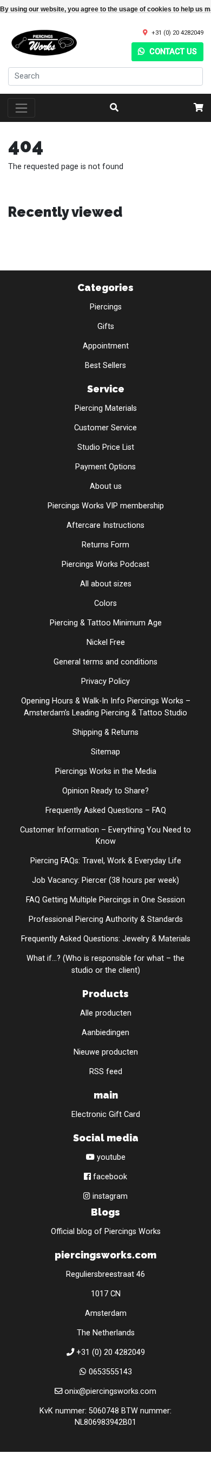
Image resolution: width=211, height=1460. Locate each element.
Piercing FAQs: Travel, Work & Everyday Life (105, 860)
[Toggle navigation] (21, 108)
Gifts (105, 326)
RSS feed (105, 1071)
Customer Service (105, 427)
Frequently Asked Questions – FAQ (105, 810)
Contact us (172, 51)
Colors (105, 603)
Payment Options (105, 466)
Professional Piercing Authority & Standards (106, 919)
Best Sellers (105, 365)
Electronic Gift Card (105, 1114)
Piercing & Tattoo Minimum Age (106, 623)
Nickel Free (106, 642)
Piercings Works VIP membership (106, 506)
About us (106, 486)
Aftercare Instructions (105, 525)
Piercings (106, 307)
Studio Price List (105, 447)
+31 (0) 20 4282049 (177, 32)
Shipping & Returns (105, 732)
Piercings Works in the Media (105, 771)
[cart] (198, 107)
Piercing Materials (106, 408)
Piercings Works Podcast (105, 564)
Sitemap (105, 752)
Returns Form (105, 545)
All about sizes (105, 584)
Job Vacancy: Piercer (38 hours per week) (105, 880)
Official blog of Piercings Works (106, 1231)
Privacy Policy (105, 681)
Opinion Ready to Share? (105, 791)
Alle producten (105, 1013)
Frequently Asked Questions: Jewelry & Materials (105, 939)
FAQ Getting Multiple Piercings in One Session (105, 900)
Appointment (106, 346)
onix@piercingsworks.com (110, 1391)
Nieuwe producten (106, 1052)
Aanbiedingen (105, 1032)
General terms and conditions (105, 662)
